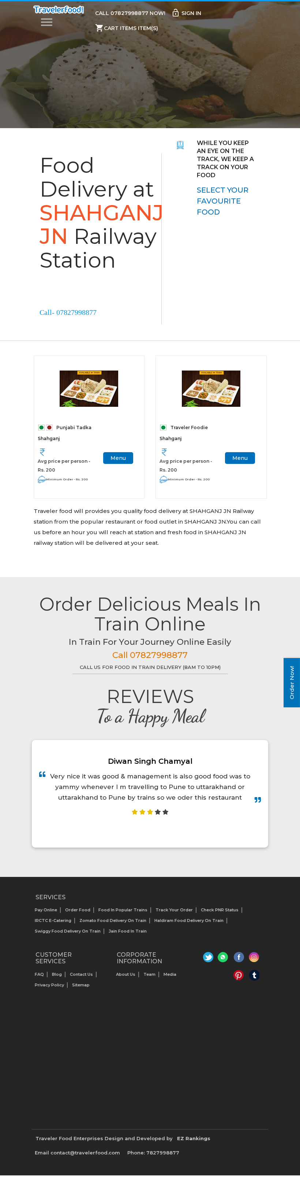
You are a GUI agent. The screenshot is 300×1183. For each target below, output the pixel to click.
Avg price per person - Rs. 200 (64, 465)
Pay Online (46, 909)
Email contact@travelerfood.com (77, 1153)
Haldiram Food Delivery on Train (189, 920)
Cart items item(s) (126, 27)
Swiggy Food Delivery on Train (68, 931)
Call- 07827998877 (68, 312)
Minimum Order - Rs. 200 (67, 479)
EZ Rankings (193, 1138)
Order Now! (291, 682)
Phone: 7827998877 (153, 1153)
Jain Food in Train (128, 931)
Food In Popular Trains (122, 909)
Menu (118, 458)
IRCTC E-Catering (53, 920)
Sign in (186, 12)
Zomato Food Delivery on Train (112, 920)
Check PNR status (220, 909)
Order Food (77, 909)
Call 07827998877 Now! (130, 13)
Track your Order (174, 909)
